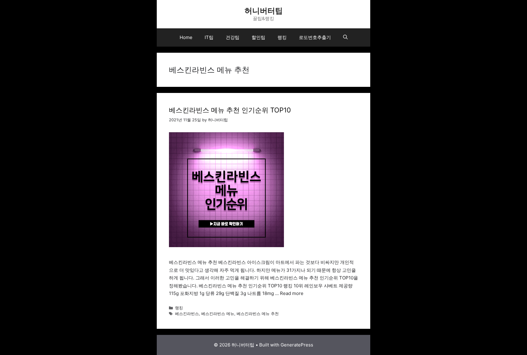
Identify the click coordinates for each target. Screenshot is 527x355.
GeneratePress (297, 345)
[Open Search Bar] (345, 37)
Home (186, 37)
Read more (291, 293)
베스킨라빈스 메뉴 (217, 313)
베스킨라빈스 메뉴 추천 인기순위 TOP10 (230, 110)
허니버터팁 (264, 10)
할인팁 (258, 37)
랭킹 (282, 37)
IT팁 (209, 37)
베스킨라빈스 (187, 313)
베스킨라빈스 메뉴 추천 (258, 313)
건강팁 (232, 37)
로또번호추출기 (315, 37)
